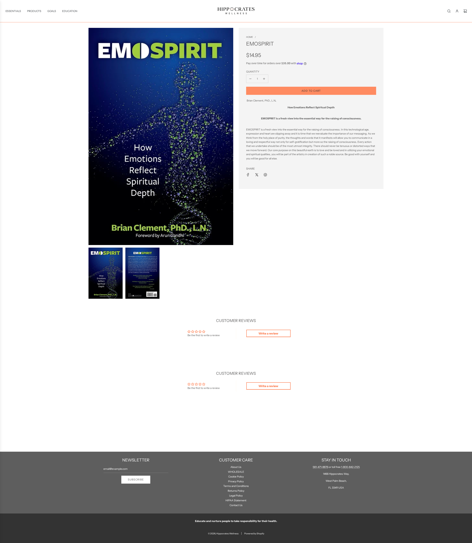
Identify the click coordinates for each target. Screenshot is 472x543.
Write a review (268, 333)
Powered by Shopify (254, 533)
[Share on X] (257, 175)
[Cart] (465, 11)
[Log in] (457, 11)
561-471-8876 (320, 467)
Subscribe (136, 479)
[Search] (449, 11)
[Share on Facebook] (248, 175)
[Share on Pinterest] (265, 175)
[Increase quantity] (264, 79)
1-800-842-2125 (350, 467)
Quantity (252, 71)
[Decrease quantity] (250, 79)
